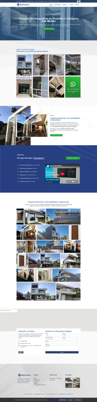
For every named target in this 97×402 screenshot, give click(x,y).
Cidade (63, 337)
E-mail (46, 341)
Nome (46, 333)
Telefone (64, 333)
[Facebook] (77, 1)
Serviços (64, 4)
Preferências (78, 399)
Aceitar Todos (63, 399)
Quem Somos (57, 4)
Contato (77, 4)
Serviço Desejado (49, 337)
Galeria (71, 4)
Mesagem (47, 344)
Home (51, 4)
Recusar (70, 399)
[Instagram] (79, 1)
